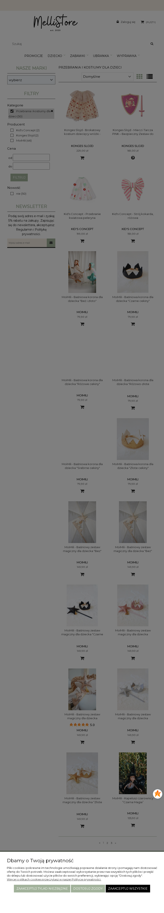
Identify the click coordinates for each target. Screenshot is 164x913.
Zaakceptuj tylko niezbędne (42, 889)
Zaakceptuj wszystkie (128, 889)
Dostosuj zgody (88, 889)
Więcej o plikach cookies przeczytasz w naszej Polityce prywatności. (54, 879)
